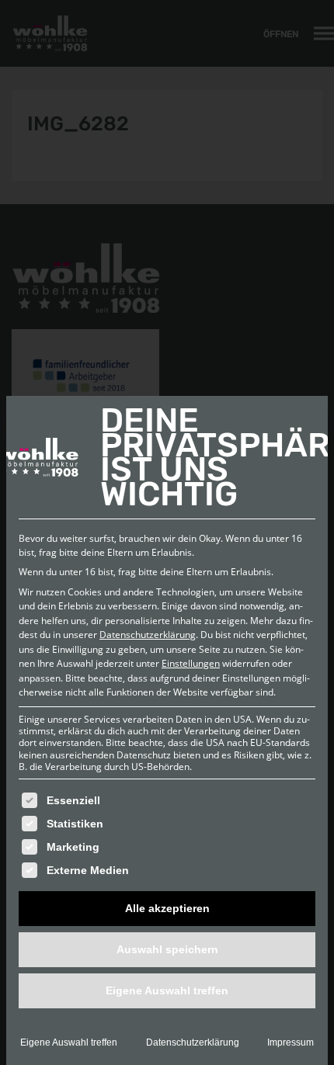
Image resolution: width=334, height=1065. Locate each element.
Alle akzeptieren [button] (167, 908)
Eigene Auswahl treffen (68, 1042)
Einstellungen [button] (191, 663)
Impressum (290, 1042)
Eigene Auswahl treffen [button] (167, 990)
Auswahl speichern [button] (167, 949)
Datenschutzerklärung (147, 634)
